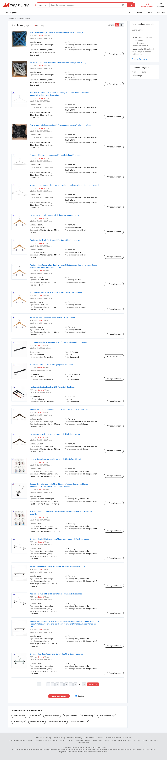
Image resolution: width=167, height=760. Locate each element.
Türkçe (144, 740)
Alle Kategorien (11, 12)
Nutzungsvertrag (59, 738)
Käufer (126, 12)
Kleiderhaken (35, 716)
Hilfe (139, 12)
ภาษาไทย (137, 740)
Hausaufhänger (19, 722)
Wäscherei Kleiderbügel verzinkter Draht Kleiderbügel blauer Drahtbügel (56, 32)
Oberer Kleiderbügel (52, 716)
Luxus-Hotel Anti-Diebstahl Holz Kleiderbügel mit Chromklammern (54, 215)
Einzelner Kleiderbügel (79, 722)
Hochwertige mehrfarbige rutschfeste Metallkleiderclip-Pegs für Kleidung (57, 459)
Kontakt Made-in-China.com (93, 738)
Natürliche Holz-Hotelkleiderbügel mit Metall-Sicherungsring (52, 317)
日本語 (47, 740)
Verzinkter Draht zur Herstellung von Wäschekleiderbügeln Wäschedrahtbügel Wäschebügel (64, 185)
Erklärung (48, 738)
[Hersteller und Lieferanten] (15, 5)
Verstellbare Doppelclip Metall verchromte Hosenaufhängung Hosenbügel (57, 566)
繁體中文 (39, 740)
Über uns (39, 738)
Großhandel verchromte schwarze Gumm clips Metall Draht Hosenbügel (57, 654)
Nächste (93, 684)
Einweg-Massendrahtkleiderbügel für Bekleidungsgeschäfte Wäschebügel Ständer (61, 125)
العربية (114, 740)
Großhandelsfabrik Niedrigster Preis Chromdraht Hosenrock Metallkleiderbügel (59, 539)
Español (62, 740)
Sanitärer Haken (19, 716)
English (22, 740)
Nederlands (122, 740)
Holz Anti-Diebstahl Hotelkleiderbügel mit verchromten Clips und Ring (56, 292)
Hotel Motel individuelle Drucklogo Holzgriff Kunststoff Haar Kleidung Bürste (58, 342)
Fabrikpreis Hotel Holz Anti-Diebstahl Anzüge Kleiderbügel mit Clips (55, 240)
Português (79, 740)
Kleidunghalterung (139, 72)
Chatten (81, 696)
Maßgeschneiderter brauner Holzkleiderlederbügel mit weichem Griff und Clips (59, 409)
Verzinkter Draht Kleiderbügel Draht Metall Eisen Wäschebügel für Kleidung (58, 62)
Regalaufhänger (70, 716)
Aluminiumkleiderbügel (57, 722)
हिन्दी (129, 740)
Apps (148, 12)
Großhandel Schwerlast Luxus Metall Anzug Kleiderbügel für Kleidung (56, 155)
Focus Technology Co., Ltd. (81, 747)
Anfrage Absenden (114, 54)
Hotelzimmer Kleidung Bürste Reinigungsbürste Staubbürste (52, 364)
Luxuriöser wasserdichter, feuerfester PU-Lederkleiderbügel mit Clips (55, 434)
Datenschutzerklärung (74, 738)
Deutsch (70, 740)
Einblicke (128, 738)
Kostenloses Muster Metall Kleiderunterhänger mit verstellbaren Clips (56, 594)
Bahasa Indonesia (83, 743)
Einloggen (161, 6)
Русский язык (97, 740)
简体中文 (31, 740)
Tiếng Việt (152, 740)
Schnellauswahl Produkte (114, 738)
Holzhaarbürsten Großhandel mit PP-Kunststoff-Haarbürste (52, 387)
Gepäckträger (137, 75)
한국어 (107, 740)
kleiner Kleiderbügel (37, 722)
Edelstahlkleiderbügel (107, 716)
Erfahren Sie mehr (140, 59)
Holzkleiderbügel (87, 716)
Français (54, 740)
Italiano (87, 740)
